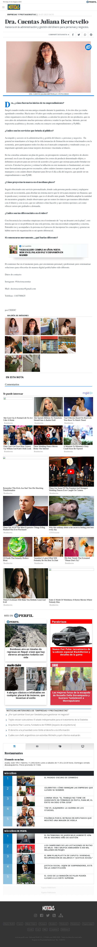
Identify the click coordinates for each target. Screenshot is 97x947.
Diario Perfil (9, 924)
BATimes (65, 930)
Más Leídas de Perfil (15, 831)
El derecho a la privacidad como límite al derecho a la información (39, 730)
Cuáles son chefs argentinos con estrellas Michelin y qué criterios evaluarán (44, 735)
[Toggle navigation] (4, 7)
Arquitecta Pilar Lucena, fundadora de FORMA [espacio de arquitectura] (42, 724)
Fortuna (43, 924)
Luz (38, 930)
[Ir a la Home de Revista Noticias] (13, 7)
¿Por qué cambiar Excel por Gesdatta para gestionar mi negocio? (38, 714)
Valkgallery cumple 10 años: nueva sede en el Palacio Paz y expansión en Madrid (41, 252)
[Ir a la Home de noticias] (48, 908)
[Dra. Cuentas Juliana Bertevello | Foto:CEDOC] (13, 326)
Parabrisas (75, 924)
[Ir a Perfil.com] (91, 2)
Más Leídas (10, 773)
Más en (8, 615)
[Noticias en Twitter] (48, 916)
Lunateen (54, 930)
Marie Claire (31, 924)
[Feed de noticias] (54, 916)
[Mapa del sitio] (61, 916)
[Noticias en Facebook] (41, 916)
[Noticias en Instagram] (35, 916)
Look (30, 930)
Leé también (26, 246)
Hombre (53, 924)
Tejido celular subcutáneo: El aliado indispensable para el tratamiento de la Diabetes (48, 719)
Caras (20, 924)
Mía (44, 930)
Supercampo (88, 924)
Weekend (63, 924)
